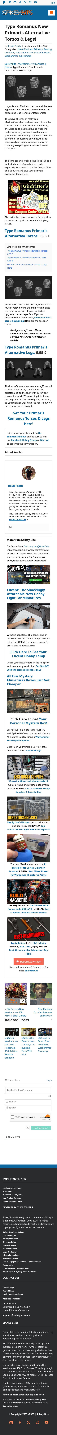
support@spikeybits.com (16, 1315)
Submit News (8, 1291)
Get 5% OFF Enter (39, 905)
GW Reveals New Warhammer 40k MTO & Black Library (15, 1012)
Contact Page (8, 1287)
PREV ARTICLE (12, 1001)
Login (49, 1080)
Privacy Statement (10, 1239)
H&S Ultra (25, 946)
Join (53, 2)
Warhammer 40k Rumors (18, 55)
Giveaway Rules (9, 1242)
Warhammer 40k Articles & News (32, 52)
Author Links (8, 1265)
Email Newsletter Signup (13, 1294)
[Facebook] (20, 1422)
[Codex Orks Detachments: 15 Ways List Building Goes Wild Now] (28, 1029)
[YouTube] (46, 1422)
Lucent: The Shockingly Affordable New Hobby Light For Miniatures (26, 594)
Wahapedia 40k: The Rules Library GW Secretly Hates (24, 1399)
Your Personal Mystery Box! (28, 721)
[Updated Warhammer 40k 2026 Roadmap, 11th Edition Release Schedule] (12, 1029)
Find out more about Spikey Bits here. (23, 1394)
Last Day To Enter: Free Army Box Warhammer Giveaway (44, 1044)
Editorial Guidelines (11, 1255)
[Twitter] (28, 1422)
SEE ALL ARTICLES (17, 519)
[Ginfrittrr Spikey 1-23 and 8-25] (28, 181)
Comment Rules (9, 1235)
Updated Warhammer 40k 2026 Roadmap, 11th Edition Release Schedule (11, 1047)
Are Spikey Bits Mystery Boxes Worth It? (19, 1272)
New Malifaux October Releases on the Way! (43, 1012)
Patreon (4, 2)
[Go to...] (51, 13)
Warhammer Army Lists (12, 1195)
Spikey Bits (10, 63)
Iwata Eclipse (18, 943)
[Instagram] (10, 527)
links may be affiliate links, (36, 546)
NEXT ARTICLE (44, 1001)
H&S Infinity (39, 943)
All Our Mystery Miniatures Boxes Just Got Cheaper (28, 680)
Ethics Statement (10, 1248)
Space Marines (25, 49)
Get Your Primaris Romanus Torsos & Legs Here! (28, 418)
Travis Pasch (14, 46)
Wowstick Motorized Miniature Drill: (29, 781)
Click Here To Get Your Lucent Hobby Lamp (29, 654)
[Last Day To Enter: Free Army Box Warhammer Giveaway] (45, 1029)
